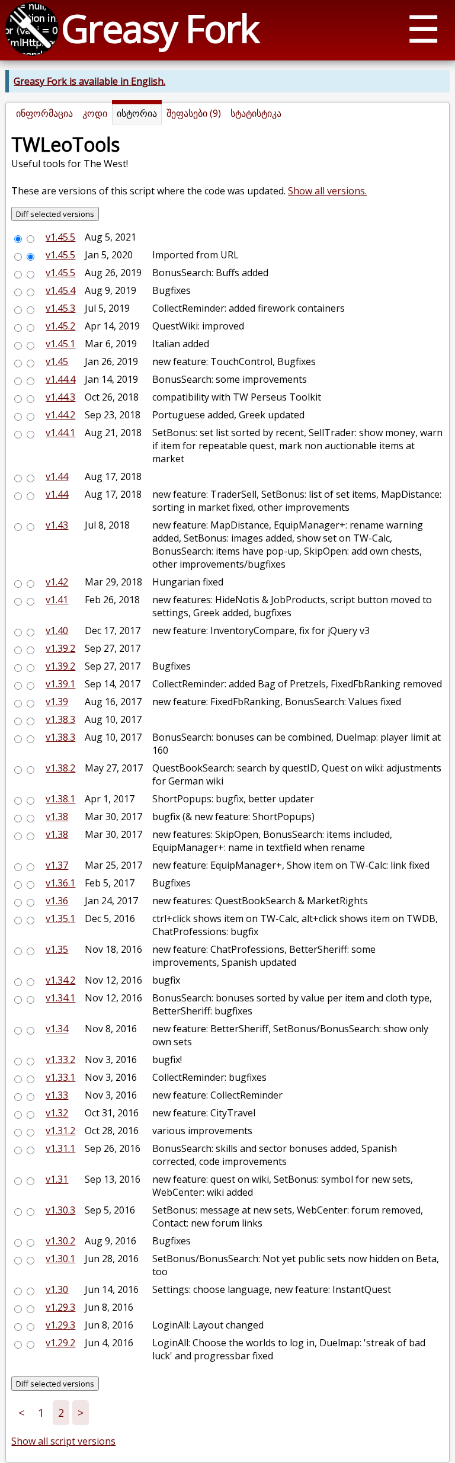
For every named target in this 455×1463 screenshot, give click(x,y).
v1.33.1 (60, 1077)
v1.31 (57, 1179)
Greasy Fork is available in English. (89, 81)
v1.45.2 (60, 325)
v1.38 (57, 816)
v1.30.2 (60, 1240)
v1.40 (57, 630)
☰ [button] (423, 28)
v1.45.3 (60, 308)
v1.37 (57, 865)
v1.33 (57, 1095)
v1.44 (57, 476)
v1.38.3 (60, 719)
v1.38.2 (60, 767)
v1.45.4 (60, 290)
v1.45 (57, 361)
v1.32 (57, 1112)
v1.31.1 (60, 1148)
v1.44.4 (60, 379)
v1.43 (57, 525)
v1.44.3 (60, 397)
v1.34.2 (60, 980)
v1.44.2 (60, 414)
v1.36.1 (60, 882)
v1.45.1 (60, 343)
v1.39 (57, 701)
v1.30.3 (60, 1210)
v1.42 (57, 581)
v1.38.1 (60, 798)
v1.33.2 (60, 1059)
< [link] (21, 1413)
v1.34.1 (60, 997)
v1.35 (57, 949)
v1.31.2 (60, 1130)
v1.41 (57, 599)
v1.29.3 (60, 1307)
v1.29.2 (60, 1342)
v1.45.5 (60, 237)
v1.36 (57, 900)
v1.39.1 (60, 683)
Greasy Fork (159, 28)
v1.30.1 (60, 1258)
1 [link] (41, 1413)
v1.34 (57, 1028)
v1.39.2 (60, 648)
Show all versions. (327, 190)
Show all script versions (63, 1441)
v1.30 (57, 1289)
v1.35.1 (60, 918)
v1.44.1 (60, 432)
